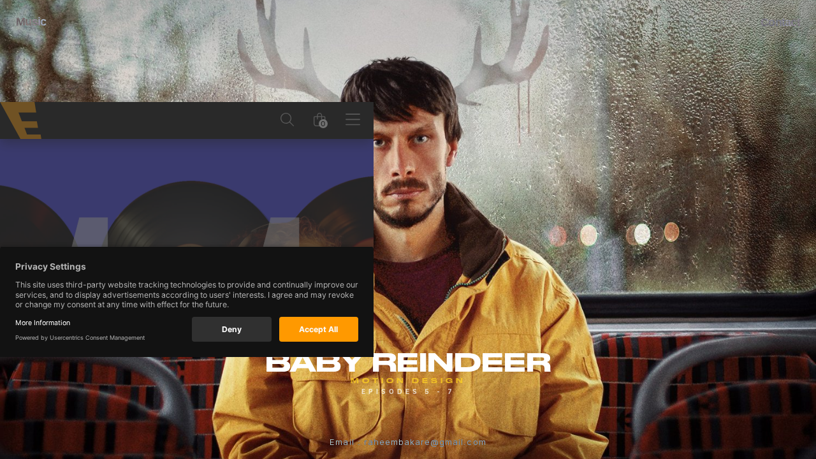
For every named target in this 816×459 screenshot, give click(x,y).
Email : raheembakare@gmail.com (408, 442)
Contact (780, 22)
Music (31, 21)
